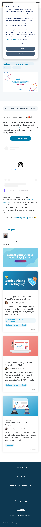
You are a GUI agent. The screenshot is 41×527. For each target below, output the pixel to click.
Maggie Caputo (9, 230)
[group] (20, 108)
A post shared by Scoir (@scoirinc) (20, 190)
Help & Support (19, 485)
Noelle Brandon (12, 368)
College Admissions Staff (16, 325)
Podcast (7, 67)
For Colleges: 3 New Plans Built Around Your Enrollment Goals (18, 298)
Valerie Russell (12, 303)
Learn (19, 476)
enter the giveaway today (23, 218)
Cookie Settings (27, 523)
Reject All (20, 54)
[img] (31, 108)
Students (16, 67)
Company (19, 467)
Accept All (20, 49)
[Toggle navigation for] (20, 495)
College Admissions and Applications (18, 64)
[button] (6, 108)
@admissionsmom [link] (14, 127)
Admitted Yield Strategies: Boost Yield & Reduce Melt (18, 363)
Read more (33, 329)
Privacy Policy (16, 39)
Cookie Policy (7, 523)
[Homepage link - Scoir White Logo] (20, 509)
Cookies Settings (20, 43)
